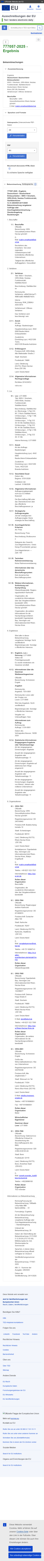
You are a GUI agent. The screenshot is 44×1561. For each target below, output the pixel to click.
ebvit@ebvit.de (26, 1019)
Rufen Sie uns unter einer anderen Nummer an (20, 1433)
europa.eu (15, 1418)
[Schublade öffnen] (5, 42)
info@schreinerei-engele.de (24, 1097)
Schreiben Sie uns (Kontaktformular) (16, 1438)
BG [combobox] (10, 150)
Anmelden (30, 9)
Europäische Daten (10, 1386)
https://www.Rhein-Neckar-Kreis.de (25, 1027)
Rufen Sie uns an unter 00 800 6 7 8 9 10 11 (19, 1429)
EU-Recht (6, 1382)
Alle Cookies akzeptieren (20, 1549)
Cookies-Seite (22, 1532)
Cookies (6, 1350)
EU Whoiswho (8, 1395)
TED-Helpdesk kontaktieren (13, 1322)
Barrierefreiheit (8, 1354)
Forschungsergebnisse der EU (14, 1390)
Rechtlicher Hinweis (10, 1345)
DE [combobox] (10, 130)
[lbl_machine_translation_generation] (9, 169)
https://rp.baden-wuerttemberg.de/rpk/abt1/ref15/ (25, 956)
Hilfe (4, 1318)
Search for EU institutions (12, 1454)
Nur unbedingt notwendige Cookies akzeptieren (25, 1555)
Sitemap (6, 1370)
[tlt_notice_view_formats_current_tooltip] (35, 184)
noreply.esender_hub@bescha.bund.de (26, 1177)
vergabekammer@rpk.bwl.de (25, 944)
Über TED (6, 1366)
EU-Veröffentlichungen (11, 1399)
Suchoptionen (36, 33)
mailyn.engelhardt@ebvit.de (25, 106)
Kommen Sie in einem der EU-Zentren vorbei (19, 1442)
